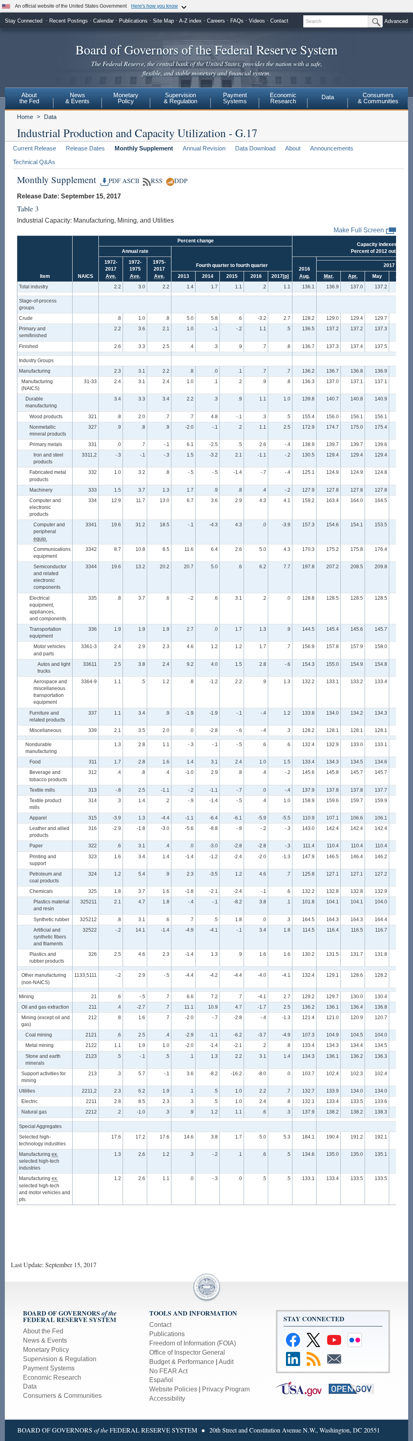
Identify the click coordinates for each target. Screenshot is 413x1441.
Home (25, 116)
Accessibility (167, 1398)
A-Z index (190, 21)
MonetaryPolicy (125, 98)
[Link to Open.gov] (354, 1388)
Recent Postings (68, 21)
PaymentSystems (235, 98)
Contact (279, 21)
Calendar (103, 21)
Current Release (34, 148)
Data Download (255, 148)
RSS (157, 180)
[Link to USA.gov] (302, 1388)
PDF (114, 180)
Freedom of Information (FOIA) (192, 1343)
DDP (181, 180)
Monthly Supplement (144, 148)
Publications (133, 21)
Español (161, 1379)
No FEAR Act (168, 1371)
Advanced (396, 21)
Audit (226, 1361)
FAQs (237, 21)
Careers (216, 21)
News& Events (77, 98)
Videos (257, 21)
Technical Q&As (34, 161)
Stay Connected (23, 21)
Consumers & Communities (62, 1395)
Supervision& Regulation (180, 98)
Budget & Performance (181, 1361)
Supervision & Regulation (59, 1358)
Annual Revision (204, 148)
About (292, 148)
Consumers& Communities (378, 98)
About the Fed (43, 1331)
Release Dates (85, 148)
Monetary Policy (46, 1349)
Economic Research (52, 1377)
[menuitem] (29, 99)
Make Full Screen (359, 230)
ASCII (130, 180)
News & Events (45, 1340)
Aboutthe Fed (29, 98)
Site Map (163, 21)
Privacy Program (226, 1389)
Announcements (331, 148)
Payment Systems (49, 1368)
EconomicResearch (283, 98)
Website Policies (173, 1389)
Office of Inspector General (187, 1352)
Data (327, 97)
